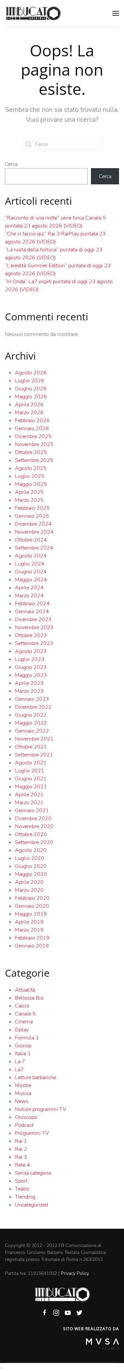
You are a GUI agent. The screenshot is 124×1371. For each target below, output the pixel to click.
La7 (19, 1069)
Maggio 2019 (31, 914)
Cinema (24, 1021)
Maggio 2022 (31, 723)
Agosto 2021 (31, 762)
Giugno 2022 (31, 715)
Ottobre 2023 (31, 635)
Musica (23, 1093)
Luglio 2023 (29, 659)
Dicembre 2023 (33, 619)
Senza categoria (33, 1173)
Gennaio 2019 (32, 945)
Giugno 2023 (31, 667)
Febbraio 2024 (32, 603)
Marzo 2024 (29, 595)
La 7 (20, 1061)
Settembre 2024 (34, 548)
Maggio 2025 (31, 484)
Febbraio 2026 (32, 420)
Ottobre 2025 (31, 452)
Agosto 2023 (31, 651)
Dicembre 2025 (33, 436)
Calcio (22, 1006)
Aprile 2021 (29, 794)
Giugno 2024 (31, 571)
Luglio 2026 (29, 380)
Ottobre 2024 (31, 540)
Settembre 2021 (34, 754)
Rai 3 (21, 1157)
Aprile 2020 (29, 882)
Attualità (25, 990)
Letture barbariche (35, 1077)
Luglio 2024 (29, 563)
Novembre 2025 (34, 444)
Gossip (23, 1045)
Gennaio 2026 (32, 428)
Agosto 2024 (31, 555)
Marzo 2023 (29, 691)
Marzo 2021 (29, 802)
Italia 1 (23, 1053)
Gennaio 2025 (32, 516)
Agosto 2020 (31, 850)
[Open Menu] (115, 13)
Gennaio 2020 (32, 906)
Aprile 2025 (29, 492)
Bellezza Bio (29, 998)
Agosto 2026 (31, 372)
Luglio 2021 (29, 770)
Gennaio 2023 (32, 699)
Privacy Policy (75, 1273)
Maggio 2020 (31, 874)
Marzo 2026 (29, 412)
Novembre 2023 (34, 627)
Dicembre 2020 (33, 818)
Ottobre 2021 (31, 747)
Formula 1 (27, 1037)
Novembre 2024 (34, 532)
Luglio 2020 (29, 858)
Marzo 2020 (29, 890)
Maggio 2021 (31, 786)
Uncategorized (31, 1204)
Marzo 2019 (29, 930)
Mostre (23, 1085)
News (21, 1101)
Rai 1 (21, 1141)
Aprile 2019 (29, 922)
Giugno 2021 (31, 778)
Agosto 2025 (31, 468)
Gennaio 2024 (32, 611)
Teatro (22, 1189)
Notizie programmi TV (40, 1109)
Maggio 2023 (31, 675)
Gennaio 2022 (32, 731)
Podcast (24, 1125)
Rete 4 (22, 1165)
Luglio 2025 (29, 476)
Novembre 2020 (34, 826)
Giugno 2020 (31, 866)
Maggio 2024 (31, 579)
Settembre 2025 (34, 460)
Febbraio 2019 (32, 938)
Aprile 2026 (29, 404)
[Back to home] (33, 13)
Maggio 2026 (31, 396)
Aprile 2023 (29, 683)
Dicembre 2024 (33, 524)
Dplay (22, 1029)
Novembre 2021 (34, 739)
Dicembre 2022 (33, 707)
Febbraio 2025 (32, 508)
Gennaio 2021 (32, 810)
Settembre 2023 (34, 643)
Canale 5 (25, 1013)
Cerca (11, 164)
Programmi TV (32, 1133)
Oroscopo (26, 1117)
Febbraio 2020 (32, 898)
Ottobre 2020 (31, 834)
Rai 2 (21, 1149)
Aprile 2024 (29, 587)
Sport (21, 1181)
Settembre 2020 (34, 842)
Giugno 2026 (31, 388)
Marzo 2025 (29, 500)
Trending (25, 1197)
